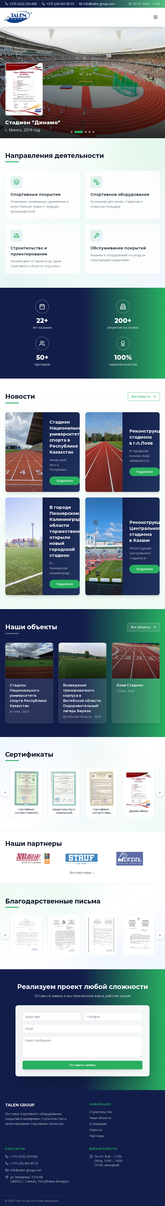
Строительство (100, 1112)
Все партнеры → (82, 872)
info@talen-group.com (99, 4)
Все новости (140, 396)
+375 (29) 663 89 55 (60, 4)
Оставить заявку (82, 1065)
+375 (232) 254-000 (23, 4)
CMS (157, 1201)
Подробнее (64, 481)
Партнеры (96, 1136)
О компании (98, 1124)
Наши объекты (100, 1118)
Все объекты (140, 627)
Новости (95, 1130)
